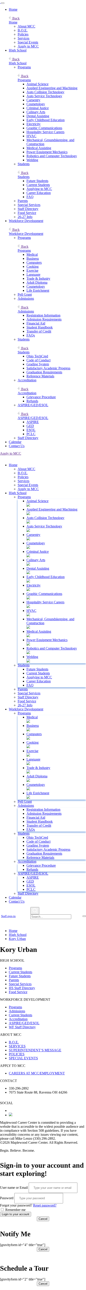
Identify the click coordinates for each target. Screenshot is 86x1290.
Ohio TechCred (37, 356)
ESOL (31, 430)
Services (23, 38)
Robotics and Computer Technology (51, 156)
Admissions (26, 298)
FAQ (30, 197)
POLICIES (16, 1054)
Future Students (37, 181)
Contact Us (16, 446)
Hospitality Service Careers (45, 132)
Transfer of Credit (38, 331)
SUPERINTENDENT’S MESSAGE (35, 1050)
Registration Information (43, 315)
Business (32, 258)
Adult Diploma (36, 282)
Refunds (32, 401)
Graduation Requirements (44, 372)
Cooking (32, 266)
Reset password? (44, 1205)
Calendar (15, 442)
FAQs (30, 335)
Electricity (33, 124)
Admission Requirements (44, 319)
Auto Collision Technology (45, 92)
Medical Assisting (38, 148)
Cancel (43, 1219)
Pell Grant (25, 294)
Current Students (38, 185)
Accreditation (27, 380)
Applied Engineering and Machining (51, 88)
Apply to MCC (28, 46)
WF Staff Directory (22, 1027)
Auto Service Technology (44, 96)
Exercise (32, 270)
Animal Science (37, 84)
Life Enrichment (37, 290)
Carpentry (33, 100)
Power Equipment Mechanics (46, 152)
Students (24, 164)
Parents (23, 201)
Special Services (29, 205)
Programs (24, 67)
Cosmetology (35, 104)
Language (33, 274)
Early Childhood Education (45, 120)
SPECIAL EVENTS (23, 1058)
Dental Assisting (37, 116)
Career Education (38, 193)
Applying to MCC (39, 189)
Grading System (37, 364)
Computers (34, 262)
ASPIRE (32, 422)
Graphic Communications (44, 128)
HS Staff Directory (22, 988)
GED (30, 426)
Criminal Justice (37, 108)
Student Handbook (39, 327)
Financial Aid (35, 323)
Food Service (27, 213)
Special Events (28, 42)
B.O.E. (23, 30)
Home (13, 9)
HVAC (31, 136)
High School (17, 50)
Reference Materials (40, 376)
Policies (23, 34)
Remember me (15, 1210)
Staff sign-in (8, 916)
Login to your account (15, 1214)
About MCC (26, 26)
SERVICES (17, 1046)
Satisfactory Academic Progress (48, 368)
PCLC (31, 434)
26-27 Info (25, 217)
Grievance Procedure (41, 397)
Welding (32, 160)
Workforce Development (26, 221)
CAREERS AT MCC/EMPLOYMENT (37, 1073)
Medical (32, 254)
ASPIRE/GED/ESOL (33, 405)
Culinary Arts (35, 112)
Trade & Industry (38, 278)
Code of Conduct (38, 360)
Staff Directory (28, 209)
